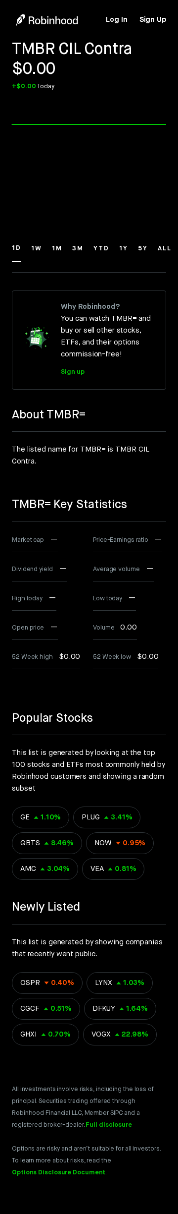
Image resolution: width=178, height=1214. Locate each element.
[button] (16, 252)
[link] (116, 20)
